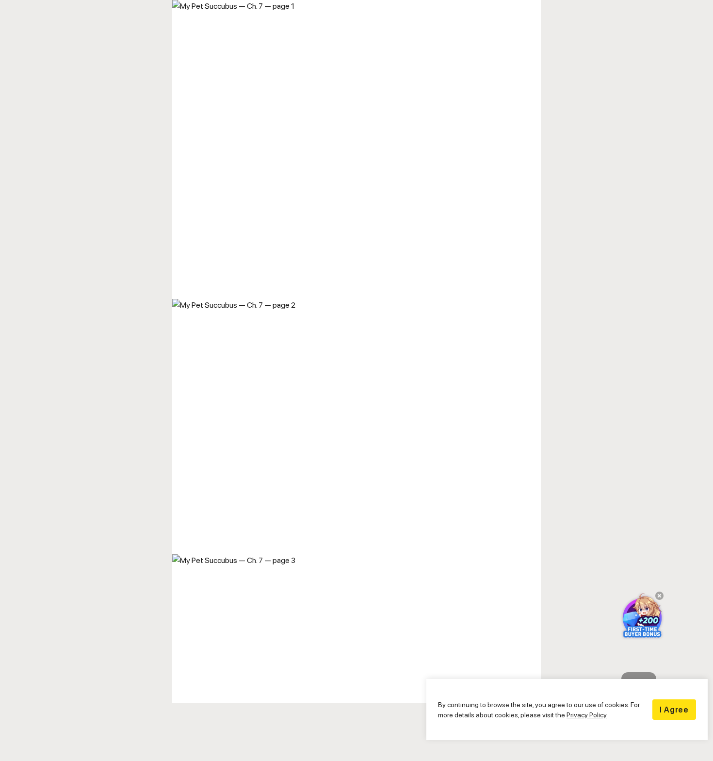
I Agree (674, 709)
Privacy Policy (587, 715)
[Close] (656, 599)
